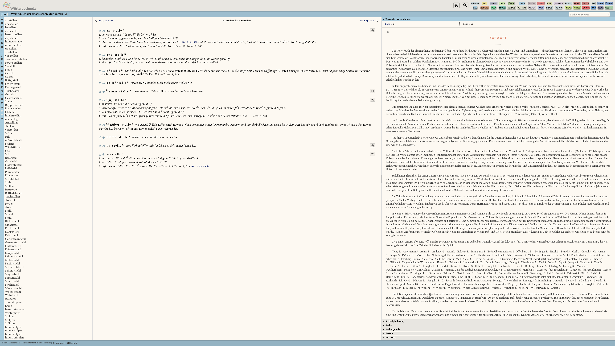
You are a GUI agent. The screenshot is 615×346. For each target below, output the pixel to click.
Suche (388, 325)
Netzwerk (390, 337)
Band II (466, 24)
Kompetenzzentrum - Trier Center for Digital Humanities (27, 343)
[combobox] (589, 14)
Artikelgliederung (394, 321)
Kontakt (73, 343)
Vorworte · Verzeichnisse (398, 19)
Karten (389, 333)
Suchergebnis (392, 329)
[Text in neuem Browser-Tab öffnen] (393, 24)
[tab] (498, 19)
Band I (388, 24)
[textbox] (589, 14)
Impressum (60, 343)
